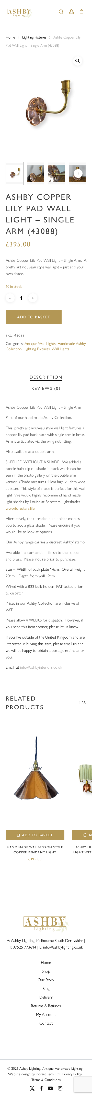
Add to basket (33, 317)
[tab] (46, 377)
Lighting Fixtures (34, 37)
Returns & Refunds (46, 1005)
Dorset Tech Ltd (48, 1073)
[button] (77, 61)
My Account (46, 1014)
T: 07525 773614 (22, 947)
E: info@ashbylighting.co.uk (61, 947)
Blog (46, 988)
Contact (46, 1023)
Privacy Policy (72, 1073)
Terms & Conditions (46, 1079)
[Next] (78, 173)
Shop (46, 971)
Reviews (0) (46, 388)
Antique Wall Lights (40, 343)
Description (46, 377)
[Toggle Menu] (49, 11)
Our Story (46, 979)
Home (10, 37)
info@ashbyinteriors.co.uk (41, 667)
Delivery (46, 997)
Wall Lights (60, 349)
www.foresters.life (20, 508)
